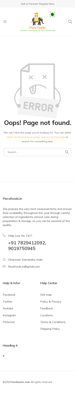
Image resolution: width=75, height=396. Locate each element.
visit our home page (53, 137)
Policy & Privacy (50, 301)
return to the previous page (23, 137)
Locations (46, 315)
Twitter (7, 301)
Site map (46, 294)
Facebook (9, 294)
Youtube (8, 308)
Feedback (46, 308)
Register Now (46, 3)
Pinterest (9, 322)
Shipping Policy (50, 329)
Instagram (9, 315)
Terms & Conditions (53, 322)
